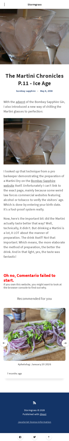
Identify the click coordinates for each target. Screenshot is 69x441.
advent (20, 102)
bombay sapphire (26, 91)
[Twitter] (34, 437)
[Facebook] (20, 437)
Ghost (43, 414)
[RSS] (34, 403)
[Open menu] (4, 4)
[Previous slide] (3, 343)
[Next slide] (65, 343)
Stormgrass (35, 4)
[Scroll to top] (49, 437)
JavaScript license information (34, 422)
